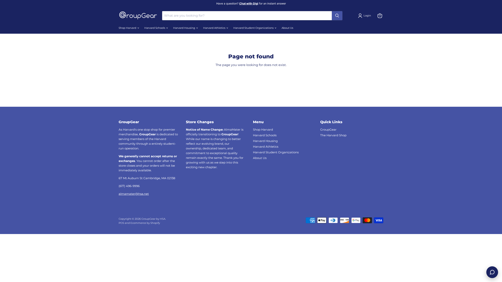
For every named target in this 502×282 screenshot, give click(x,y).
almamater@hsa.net (134, 194)
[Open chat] (492, 272)
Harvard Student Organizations (253, 27)
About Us (287, 27)
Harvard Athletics (214, 27)
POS (121, 222)
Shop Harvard (128, 27)
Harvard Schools (155, 27)
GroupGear (328, 129)
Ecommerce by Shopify (145, 222)
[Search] (337, 15)
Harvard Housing (184, 27)
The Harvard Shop (333, 135)
